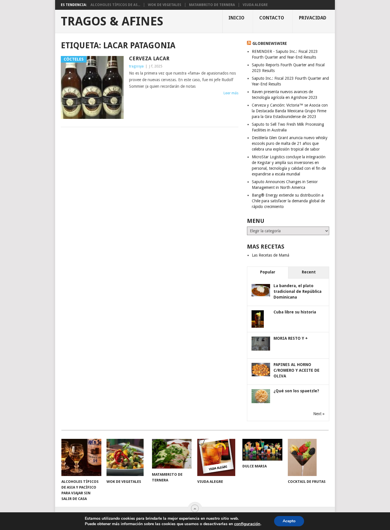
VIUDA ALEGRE (255, 5)
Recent (309, 272)
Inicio (236, 18)
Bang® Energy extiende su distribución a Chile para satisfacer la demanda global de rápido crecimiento (288, 201)
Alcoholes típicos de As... (115, 5)
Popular (267, 272)
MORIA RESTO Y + (291, 338)
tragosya (136, 66)
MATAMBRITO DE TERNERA (212, 5)
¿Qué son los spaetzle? (296, 391)
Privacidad (312, 18)
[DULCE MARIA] (262, 450)
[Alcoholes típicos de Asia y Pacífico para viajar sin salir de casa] (81, 457)
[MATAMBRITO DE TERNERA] (172, 454)
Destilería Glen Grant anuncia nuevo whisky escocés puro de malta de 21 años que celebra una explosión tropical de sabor (289, 143)
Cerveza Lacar (149, 58)
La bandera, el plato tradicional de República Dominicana (297, 291)
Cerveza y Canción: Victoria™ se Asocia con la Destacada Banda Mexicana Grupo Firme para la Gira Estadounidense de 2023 (290, 111)
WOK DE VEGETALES (164, 5)
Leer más (231, 93)
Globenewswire (269, 43)
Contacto (271, 18)
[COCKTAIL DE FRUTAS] (308, 457)
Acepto (289, 521)
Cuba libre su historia (295, 312)
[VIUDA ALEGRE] (217, 457)
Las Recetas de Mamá (270, 255)
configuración (247, 523)
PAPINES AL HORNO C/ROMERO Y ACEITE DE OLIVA (296, 370)
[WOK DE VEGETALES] (126, 457)
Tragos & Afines (112, 21)
